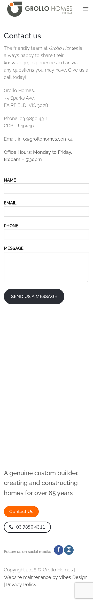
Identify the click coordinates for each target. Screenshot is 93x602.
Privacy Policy (21, 584)
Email (10, 202)
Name (10, 180)
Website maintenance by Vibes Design (45, 577)
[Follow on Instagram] (68, 550)
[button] (85, 9)
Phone (11, 225)
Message (14, 248)
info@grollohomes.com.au (46, 139)
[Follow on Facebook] (58, 550)
